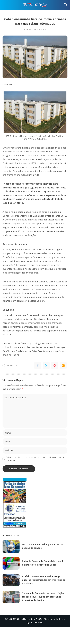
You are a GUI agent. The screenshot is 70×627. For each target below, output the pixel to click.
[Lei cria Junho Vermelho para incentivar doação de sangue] (11, 546)
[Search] (65, 5)
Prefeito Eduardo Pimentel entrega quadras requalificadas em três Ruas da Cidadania (43, 579)
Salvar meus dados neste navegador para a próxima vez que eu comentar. (35, 459)
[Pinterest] (54, 365)
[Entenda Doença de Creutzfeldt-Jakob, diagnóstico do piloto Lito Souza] (11, 563)
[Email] (63, 365)
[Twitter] (46, 365)
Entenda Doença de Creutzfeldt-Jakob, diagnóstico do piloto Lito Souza (43, 562)
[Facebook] (37, 365)
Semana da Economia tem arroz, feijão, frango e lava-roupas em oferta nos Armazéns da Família (43, 596)
